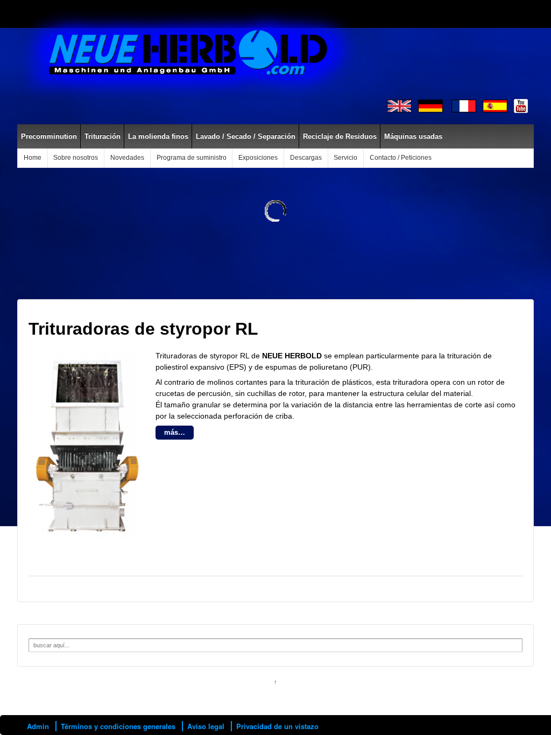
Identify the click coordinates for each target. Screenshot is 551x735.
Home (32, 157)
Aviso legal (205, 726)
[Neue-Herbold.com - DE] (430, 105)
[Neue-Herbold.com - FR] (463, 105)
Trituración (102, 136)
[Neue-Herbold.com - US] (399, 105)
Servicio (345, 157)
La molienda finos (158, 136)
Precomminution (49, 136)
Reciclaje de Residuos (340, 136)
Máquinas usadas (413, 136)
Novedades (127, 157)
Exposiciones (258, 157)
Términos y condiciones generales (118, 726)
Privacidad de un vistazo (277, 726)
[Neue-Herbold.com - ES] (495, 105)
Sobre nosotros (75, 157)
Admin (38, 726)
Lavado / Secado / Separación (245, 136)
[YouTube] (521, 105)
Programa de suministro (192, 157)
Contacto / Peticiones (401, 157)
